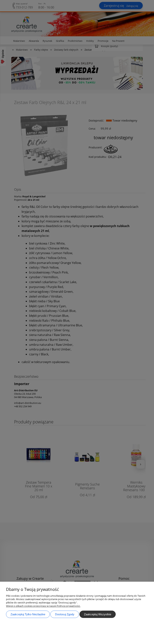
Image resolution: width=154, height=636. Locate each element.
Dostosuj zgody (64, 614)
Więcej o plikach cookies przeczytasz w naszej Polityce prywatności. (43, 606)
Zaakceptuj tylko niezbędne (28, 614)
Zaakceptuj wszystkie (97, 614)
